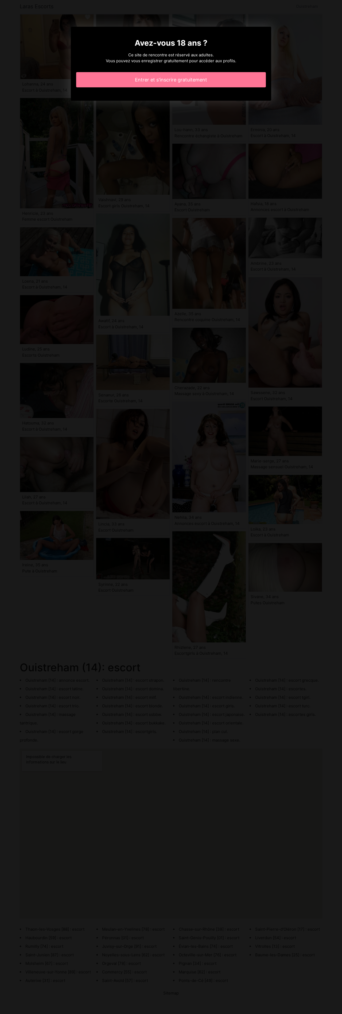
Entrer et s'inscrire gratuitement (171, 80)
